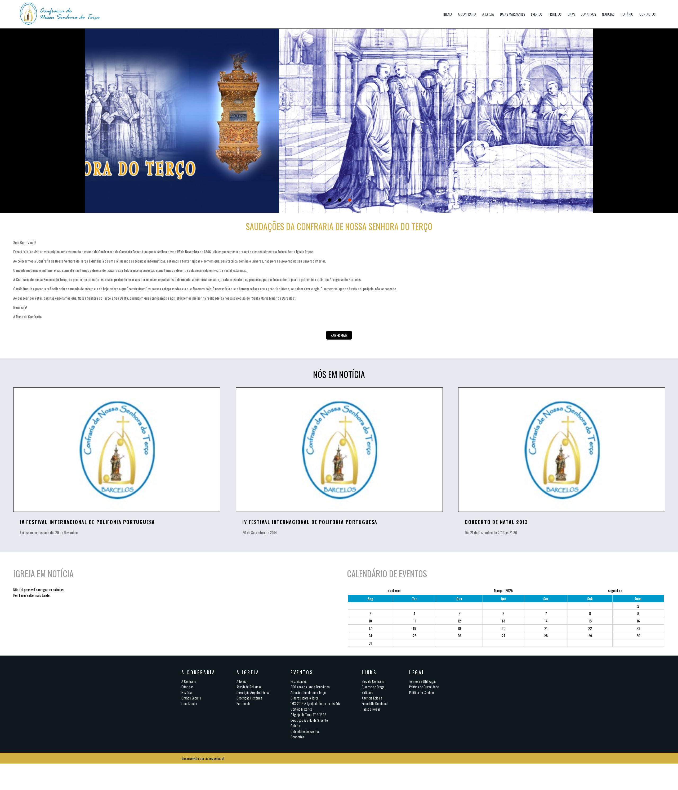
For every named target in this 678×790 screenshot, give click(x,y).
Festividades (298, 681)
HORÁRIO (627, 14)
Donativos (588, 14)
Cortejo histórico (302, 709)
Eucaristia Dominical (375, 703)
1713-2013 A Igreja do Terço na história (316, 703)
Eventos (536, 14)
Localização (189, 703)
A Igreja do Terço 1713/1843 (308, 714)
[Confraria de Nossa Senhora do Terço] (66, 14)
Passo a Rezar (371, 709)
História (186, 692)
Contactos (647, 14)
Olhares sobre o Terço (305, 698)
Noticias (608, 14)
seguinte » (615, 590)
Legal (417, 672)
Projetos (554, 14)
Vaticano (367, 692)
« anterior (394, 590)
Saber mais (339, 335)
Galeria (295, 725)
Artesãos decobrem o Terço (308, 692)
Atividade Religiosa (249, 686)
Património (244, 703)
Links (571, 14)
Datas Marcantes (512, 14)
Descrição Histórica (249, 698)
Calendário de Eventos (305, 731)
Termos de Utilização (422, 681)
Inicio (447, 14)
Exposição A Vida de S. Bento (309, 720)
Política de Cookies (421, 692)
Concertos (297, 736)
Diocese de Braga (373, 686)
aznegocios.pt (215, 758)
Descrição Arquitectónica (253, 692)
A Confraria (467, 14)
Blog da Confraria (373, 681)
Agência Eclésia (372, 698)
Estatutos (187, 686)
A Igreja (488, 14)
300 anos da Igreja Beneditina (310, 686)
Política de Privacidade (424, 686)
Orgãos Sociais (191, 698)
